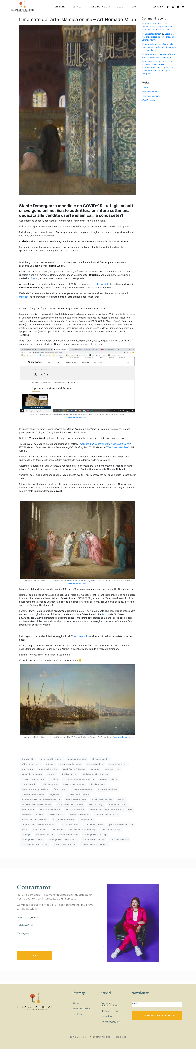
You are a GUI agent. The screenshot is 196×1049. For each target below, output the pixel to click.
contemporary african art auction (79, 779)
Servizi (77, 6)
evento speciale (100, 284)
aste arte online (112, 769)
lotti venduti (80, 636)
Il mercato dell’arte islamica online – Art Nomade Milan (77, 19)
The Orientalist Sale (119, 839)
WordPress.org (149, 100)
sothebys (26, 834)
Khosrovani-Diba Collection (70, 804)
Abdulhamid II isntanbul (51, 759)
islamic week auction (76, 799)
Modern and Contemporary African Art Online (111, 809)
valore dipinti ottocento (65, 844)
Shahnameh (58, 829)
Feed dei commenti (151, 96)
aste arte (95, 769)
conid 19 (54, 779)
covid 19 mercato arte (73, 784)
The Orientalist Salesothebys (35, 844)
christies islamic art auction (95, 774)
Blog (120, 6)
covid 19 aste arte (49, 784)
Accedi (145, 87)
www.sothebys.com (77, 417)
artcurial (50, 764)
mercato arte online (75, 809)
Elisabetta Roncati (153, 34)
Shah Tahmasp (40, 829)
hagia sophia (56, 794)
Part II (24, 829)
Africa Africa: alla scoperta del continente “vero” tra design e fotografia (157, 70)
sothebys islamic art (68, 834)
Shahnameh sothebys (111, 829)
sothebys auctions (44, 834)
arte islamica (27, 769)
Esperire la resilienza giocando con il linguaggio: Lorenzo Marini (159, 37)
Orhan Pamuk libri (70, 824)
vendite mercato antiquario (94, 844)
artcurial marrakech (118, 764)
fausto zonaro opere (82, 789)
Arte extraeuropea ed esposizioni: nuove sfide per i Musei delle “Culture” (158, 26)
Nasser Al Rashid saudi (63, 819)
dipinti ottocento (97, 784)
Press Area (156, 6)
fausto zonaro (60, 789)
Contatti (137, 6)
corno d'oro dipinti (108, 779)
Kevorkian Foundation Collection (37, 804)
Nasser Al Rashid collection (34, 819)
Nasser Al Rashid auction (106, 814)
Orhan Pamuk (86, 819)
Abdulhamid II (28, 759)
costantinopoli (28, 784)
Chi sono (60, 6)
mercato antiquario (118, 804)
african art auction (100, 759)
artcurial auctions (95, 764)
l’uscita (106, 614)
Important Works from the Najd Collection (41, 799)
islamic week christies (102, 799)
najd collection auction (32, 814)
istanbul (121, 799)
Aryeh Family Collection (74, 769)
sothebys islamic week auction (63, 839)
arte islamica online (48, 769)
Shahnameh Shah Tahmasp (82, 829)
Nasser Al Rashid (56, 814)
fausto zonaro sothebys (33, 794)
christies (51, 774)
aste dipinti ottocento (32, 774)
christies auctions (69, 774)
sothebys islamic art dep (95, 834)
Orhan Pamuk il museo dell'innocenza (39, 824)
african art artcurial (77, 759)
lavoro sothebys (96, 804)
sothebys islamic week (32, 839)
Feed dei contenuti (150, 91)
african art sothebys (31, 764)
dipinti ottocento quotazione (35, 789)
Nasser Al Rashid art (79, 814)
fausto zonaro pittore (107, 789)
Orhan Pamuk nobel (94, 824)
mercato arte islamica (50, 809)
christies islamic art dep (33, 779)
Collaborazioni (100, 6)
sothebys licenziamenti (93, 839)
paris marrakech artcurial (121, 824)
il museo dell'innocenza (78, 794)
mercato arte (28, 809)
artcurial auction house (70, 764)
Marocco (24, 296)
